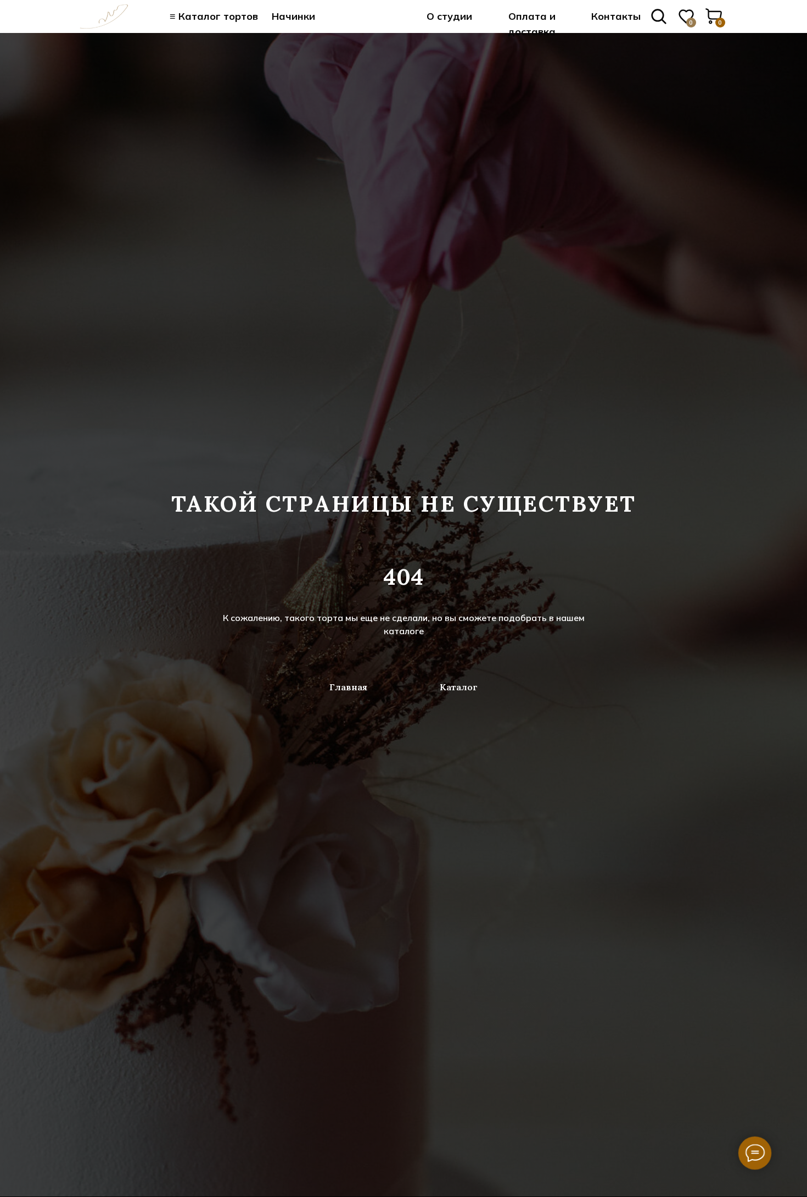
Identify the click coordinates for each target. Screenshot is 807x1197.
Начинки (293, 16)
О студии (449, 16)
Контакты (616, 16)
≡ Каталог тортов (214, 16)
